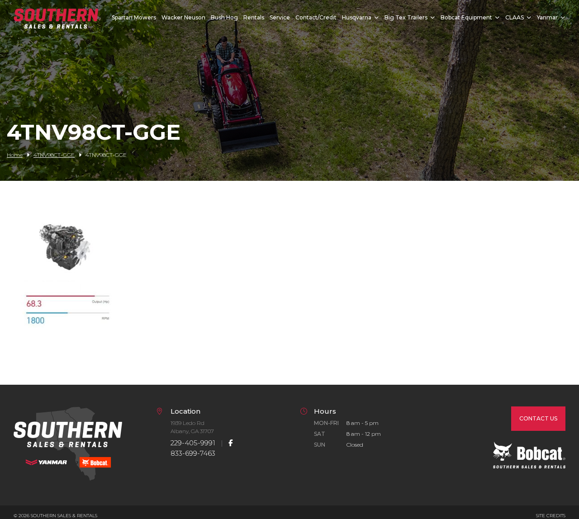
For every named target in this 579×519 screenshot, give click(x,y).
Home (15, 154)
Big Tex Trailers (405, 17)
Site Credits (550, 516)
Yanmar (547, 17)
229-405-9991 (193, 443)
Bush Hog (224, 17)
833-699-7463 (193, 453)
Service (280, 17)
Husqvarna (356, 17)
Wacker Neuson (183, 17)
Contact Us (538, 418)
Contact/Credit (316, 17)
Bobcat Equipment (466, 17)
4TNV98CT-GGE (54, 154)
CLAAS (514, 17)
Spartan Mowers (134, 17)
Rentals (253, 17)
